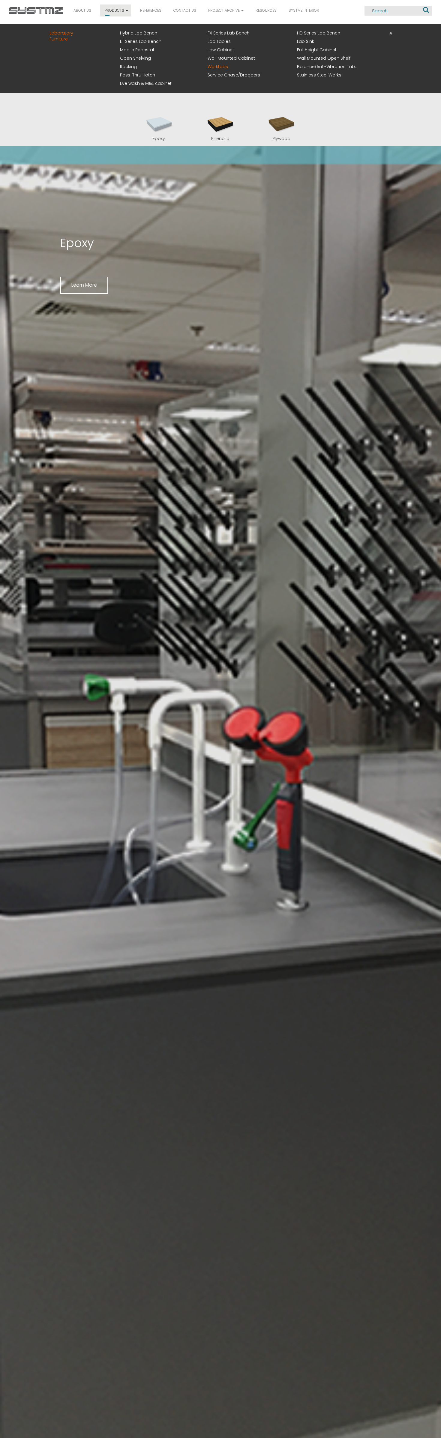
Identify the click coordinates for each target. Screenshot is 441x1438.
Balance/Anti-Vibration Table (327, 67)
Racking (128, 67)
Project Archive (224, 10)
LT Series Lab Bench (140, 41)
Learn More (84, 285)
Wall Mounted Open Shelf (323, 58)
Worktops (218, 67)
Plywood (281, 139)
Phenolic (220, 139)
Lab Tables (219, 41)
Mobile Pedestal (137, 50)
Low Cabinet (221, 50)
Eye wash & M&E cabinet (146, 83)
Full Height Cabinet (317, 50)
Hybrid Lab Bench (138, 33)
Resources (266, 10)
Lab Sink (305, 41)
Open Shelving (135, 58)
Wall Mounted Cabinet (231, 58)
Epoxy (159, 139)
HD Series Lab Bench (318, 33)
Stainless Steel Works (319, 75)
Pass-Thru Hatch (137, 75)
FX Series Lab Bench (229, 33)
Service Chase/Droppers (234, 75)
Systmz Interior (304, 10)
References (150, 10)
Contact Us (184, 10)
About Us (82, 10)
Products (115, 10)
